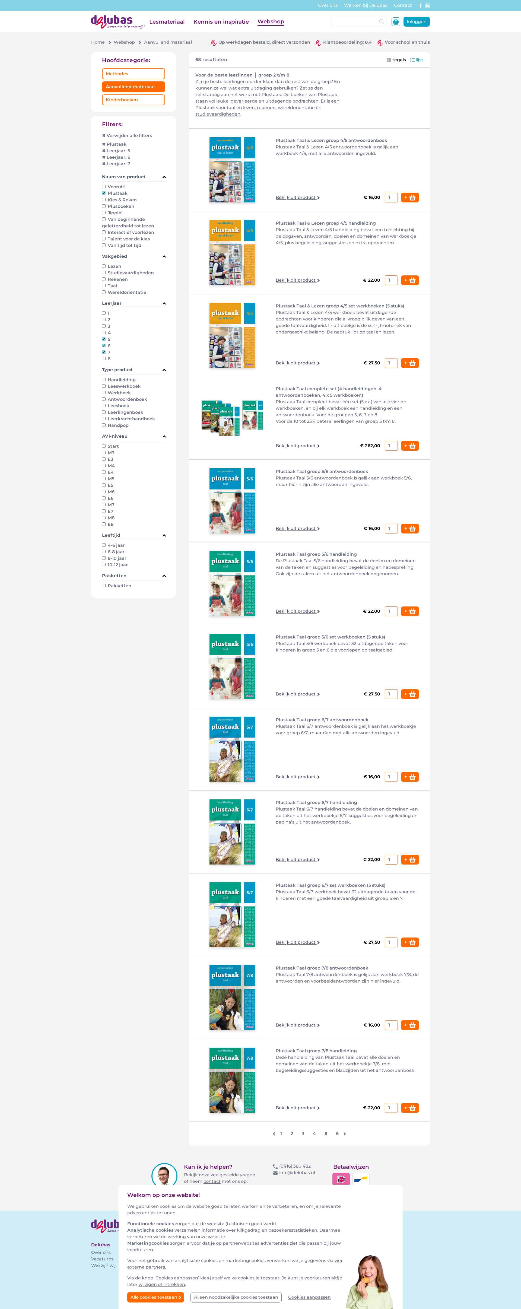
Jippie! (114, 212)
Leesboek (118, 405)
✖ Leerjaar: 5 (116, 150)
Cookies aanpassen (309, 1297)
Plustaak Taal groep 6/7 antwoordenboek (322, 719)
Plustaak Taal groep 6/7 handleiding (316, 802)
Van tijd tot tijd (124, 245)
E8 (110, 524)
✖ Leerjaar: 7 (116, 163)
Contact (403, 5)
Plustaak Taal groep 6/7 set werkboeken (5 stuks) (331, 885)
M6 (111, 491)
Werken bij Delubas (365, 5)
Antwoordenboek (127, 399)
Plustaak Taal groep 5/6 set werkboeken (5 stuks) (330, 637)
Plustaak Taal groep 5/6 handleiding (316, 554)
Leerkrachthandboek (131, 418)
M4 (111, 465)
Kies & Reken (122, 199)
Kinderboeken (122, 99)
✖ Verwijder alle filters (127, 135)
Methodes (117, 73)
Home (98, 42)
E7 (110, 511)
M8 (111, 517)
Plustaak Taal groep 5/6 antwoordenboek (322, 471)
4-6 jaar (116, 545)
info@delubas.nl (297, 1172)
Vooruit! (116, 186)
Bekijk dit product (296, 197)
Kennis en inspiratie (221, 21)
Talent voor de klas (128, 239)
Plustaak (117, 193)
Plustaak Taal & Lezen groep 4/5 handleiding (326, 223)
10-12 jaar (117, 564)
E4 (110, 472)
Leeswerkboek (124, 386)
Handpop (118, 425)
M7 (111, 504)
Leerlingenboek (125, 412)
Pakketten (119, 585)
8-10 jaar (116, 558)
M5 (110, 478)
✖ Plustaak (114, 144)
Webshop (271, 21)
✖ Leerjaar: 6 (116, 157)
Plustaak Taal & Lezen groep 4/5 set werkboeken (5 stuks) (340, 306)
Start (113, 446)
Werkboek (119, 392)
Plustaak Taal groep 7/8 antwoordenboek (322, 968)
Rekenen (117, 279)
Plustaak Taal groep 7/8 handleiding (316, 1050)
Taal (112, 285)
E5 (110, 485)
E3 (110, 459)
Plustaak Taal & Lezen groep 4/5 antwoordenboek (331, 140)
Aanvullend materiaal (130, 86)
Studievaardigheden (130, 272)
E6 (110, 498)
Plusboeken (120, 206)
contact (212, 1181)
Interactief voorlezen (130, 232)
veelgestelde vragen (233, 1174)
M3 (110, 452)
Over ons (328, 5)
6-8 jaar (116, 551)
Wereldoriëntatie (126, 292)
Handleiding (121, 379)
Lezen (114, 266)
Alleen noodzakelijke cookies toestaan (236, 1297)
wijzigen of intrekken (162, 1284)
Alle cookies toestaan (154, 1297)
